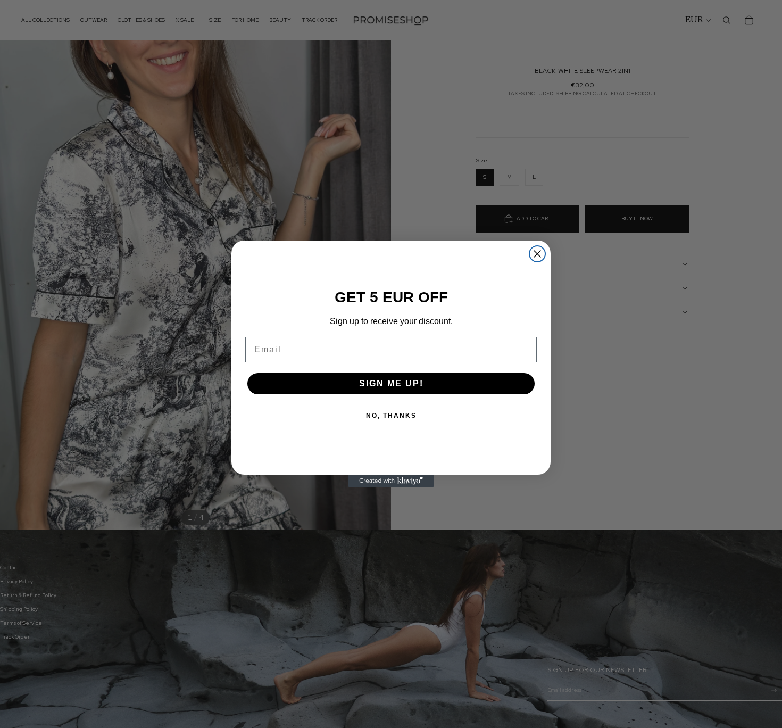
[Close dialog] (537, 254)
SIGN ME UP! (391, 383)
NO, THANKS (391, 415)
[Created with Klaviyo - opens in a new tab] (391, 481)
